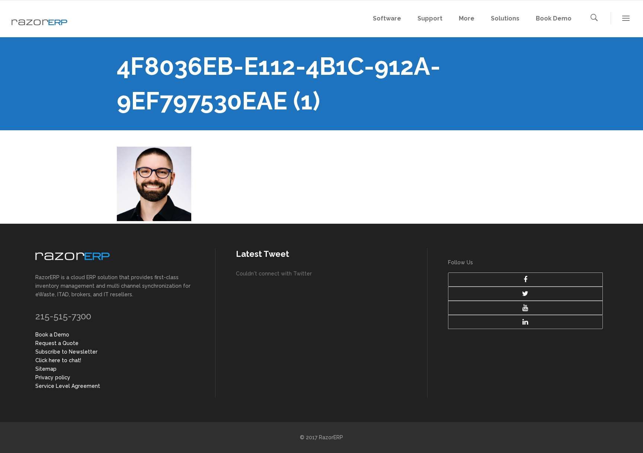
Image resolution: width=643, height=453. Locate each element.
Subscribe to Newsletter (66, 352)
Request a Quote (57, 343)
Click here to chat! (58, 360)
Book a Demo (52, 335)
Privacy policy (52, 377)
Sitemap (46, 369)
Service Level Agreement (67, 386)
